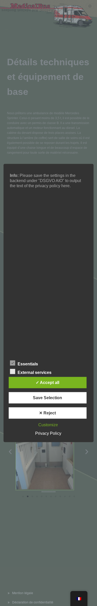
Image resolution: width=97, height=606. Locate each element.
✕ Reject (47, 413)
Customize (48, 425)
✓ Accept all (47, 382)
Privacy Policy (48, 433)
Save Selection (47, 398)
